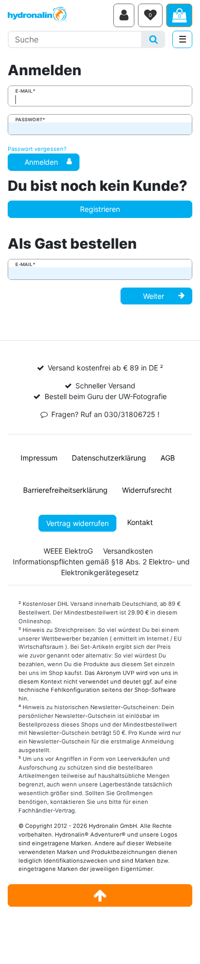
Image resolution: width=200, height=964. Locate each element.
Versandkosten (128, 550)
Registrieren (100, 209)
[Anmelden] (123, 15)
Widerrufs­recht (147, 490)
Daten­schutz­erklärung (109, 457)
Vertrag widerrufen (77, 523)
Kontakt (140, 522)
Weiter (153, 296)
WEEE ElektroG (68, 550)
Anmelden (41, 162)
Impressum (39, 457)
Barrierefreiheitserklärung (65, 490)
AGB (168, 457)
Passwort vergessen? (37, 148)
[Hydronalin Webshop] (59, 15)
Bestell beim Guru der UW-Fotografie (106, 396)
